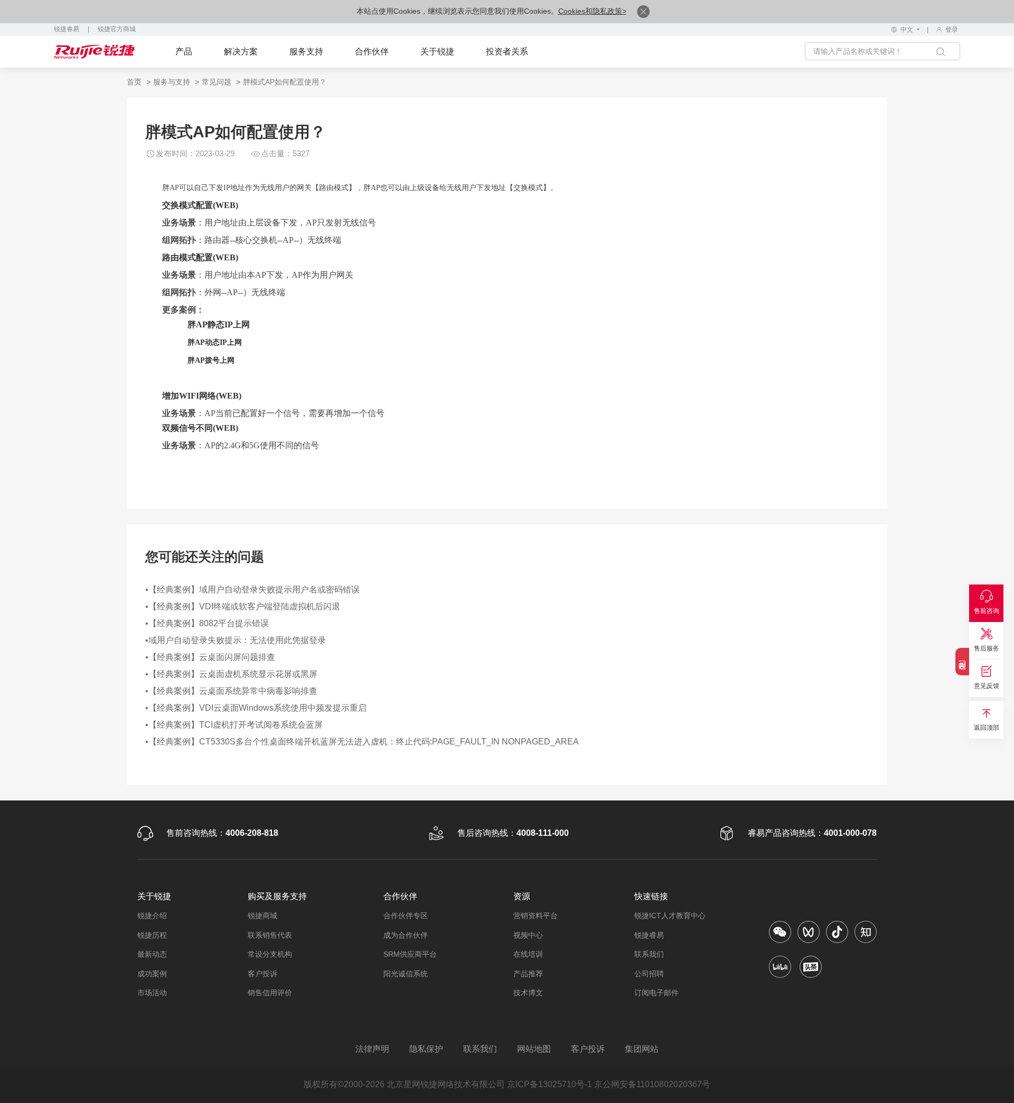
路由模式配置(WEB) (200, 257)
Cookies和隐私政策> (592, 11)
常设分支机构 (270, 954)
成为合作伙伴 (405, 935)
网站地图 (534, 1048)
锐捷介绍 (152, 915)
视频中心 (528, 935)
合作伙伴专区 (405, 915)
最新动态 (152, 954)
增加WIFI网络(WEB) (201, 395)
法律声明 (372, 1048)
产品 (183, 51)
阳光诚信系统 (405, 973)
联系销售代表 (270, 935)
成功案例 (152, 973)
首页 (134, 82)
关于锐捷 (437, 51)
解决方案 (241, 51)
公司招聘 (649, 973)
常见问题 (216, 82)
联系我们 (649, 954)
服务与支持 (171, 82)
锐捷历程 (152, 935)
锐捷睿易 (66, 29)
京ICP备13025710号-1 (549, 1084)
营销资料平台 (535, 915)
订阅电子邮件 (656, 992)
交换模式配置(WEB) (200, 205)
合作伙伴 (372, 51)
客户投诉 (262, 973)
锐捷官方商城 (117, 29)
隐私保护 (426, 1048)
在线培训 (528, 954)
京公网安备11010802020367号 (652, 1084)
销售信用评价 (270, 992)
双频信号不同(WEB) (200, 427)
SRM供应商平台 (410, 954)
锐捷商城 (262, 915)
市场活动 (152, 992)
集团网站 (642, 1048)
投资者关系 (507, 51)
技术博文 (528, 992)
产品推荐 (528, 973)
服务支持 (306, 51)
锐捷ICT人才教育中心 (670, 915)
